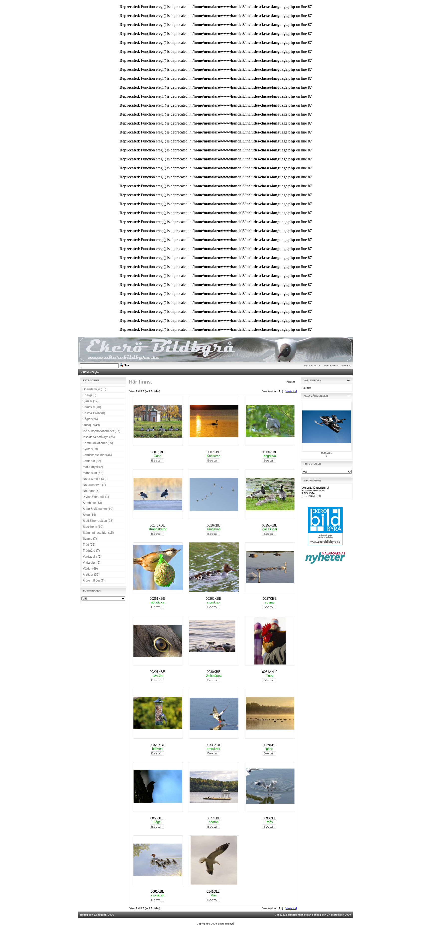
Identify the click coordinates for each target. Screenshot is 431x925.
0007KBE (213, 452)
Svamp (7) (90, 538)
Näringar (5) (91, 491)
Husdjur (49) (91, 425)
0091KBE (157, 891)
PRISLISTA (308, 493)
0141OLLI (213, 891)
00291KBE (157, 672)
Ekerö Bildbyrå (226, 923)
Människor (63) (93, 473)
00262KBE (213, 598)
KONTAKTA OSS (311, 496)
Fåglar (95, 372)
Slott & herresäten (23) (98, 521)
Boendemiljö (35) (94, 389)
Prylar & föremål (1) (96, 497)
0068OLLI (157, 818)
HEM (86, 372)
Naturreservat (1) (94, 485)
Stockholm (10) (93, 527)
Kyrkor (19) (90, 449)
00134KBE (269, 452)
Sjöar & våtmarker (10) (98, 509)
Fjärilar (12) (91, 401)
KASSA (345, 365)
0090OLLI (270, 818)
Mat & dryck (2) (93, 467)
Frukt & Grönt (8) (94, 413)
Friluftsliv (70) (92, 407)
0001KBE (157, 452)
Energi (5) (89, 395)
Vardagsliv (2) (92, 556)
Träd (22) (89, 544)
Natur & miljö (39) (95, 479)
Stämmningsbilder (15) (98, 532)
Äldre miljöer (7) (94, 580)
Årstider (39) (91, 574)
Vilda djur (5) (91, 562)
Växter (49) (90, 568)
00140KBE (157, 525)
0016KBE (213, 525)
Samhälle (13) (92, 503)
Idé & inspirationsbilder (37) (101, 431)
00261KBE (157, 598)
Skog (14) (89, 515)
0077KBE (213, 818)
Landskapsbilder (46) (97, 455)
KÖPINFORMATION (313, 490)
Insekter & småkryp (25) (99, 437)
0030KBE (213, 672)
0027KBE (270, 598)
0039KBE (270, 745)
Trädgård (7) (91, 550)
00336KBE (213, 745)
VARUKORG (330, 365)
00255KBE (269, 525)
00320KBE (157, 745)
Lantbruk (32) (92, 461)
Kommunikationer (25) (98, 443)
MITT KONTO (312, 365)
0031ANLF (269, 672)
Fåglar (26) (90, 419)
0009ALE (326, 453)
